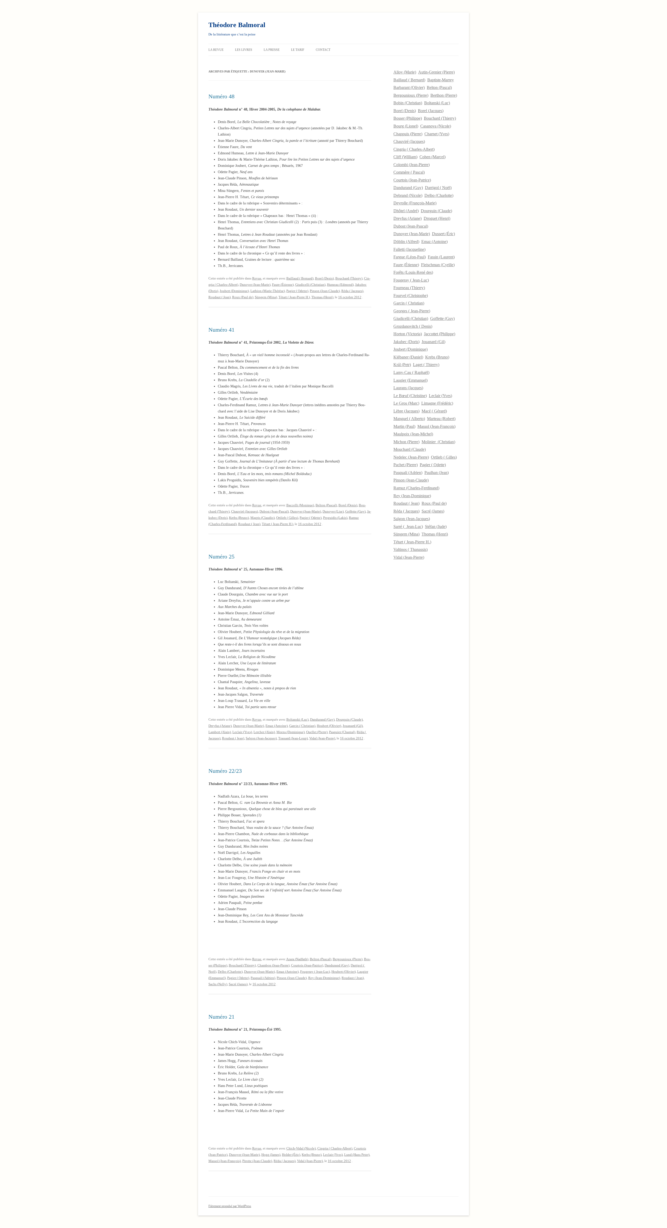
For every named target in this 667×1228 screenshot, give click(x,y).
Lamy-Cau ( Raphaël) (411, 372)
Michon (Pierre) (406, 442)
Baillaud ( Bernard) (299, 278)
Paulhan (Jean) (436, 472)
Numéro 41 (221, 329)
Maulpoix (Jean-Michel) (413, 434)
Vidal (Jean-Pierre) (322, 738)
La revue (216, 50)
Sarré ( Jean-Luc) (408, 526)
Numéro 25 (221, 556)
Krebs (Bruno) (239, 518)
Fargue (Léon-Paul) (409, 257)
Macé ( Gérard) (434, 411)
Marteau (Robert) (441, 418)
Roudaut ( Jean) (219, 297)
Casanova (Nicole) (435, 126)
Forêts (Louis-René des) (413, 272)
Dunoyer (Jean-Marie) (255, 285)
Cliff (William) (405, 157)
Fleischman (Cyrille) (438, 265)
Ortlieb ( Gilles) (287, 518)
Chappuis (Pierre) (407, 134)
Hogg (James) (270, 1155)
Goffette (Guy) (355, 511)
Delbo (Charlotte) (230, 972)
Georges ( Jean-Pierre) (411, 311)
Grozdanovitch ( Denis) (412, 326)
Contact (323, 50)
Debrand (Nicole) (407, 195)
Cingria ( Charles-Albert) (334, 1148)
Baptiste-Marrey (440, 80)
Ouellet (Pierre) (317, 732)
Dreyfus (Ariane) (220, 726)
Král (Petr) (402, 364)
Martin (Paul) (404, 426)
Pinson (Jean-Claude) (325, 291)
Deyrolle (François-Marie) (414, 203)
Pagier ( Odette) (297, 291)
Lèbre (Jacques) (406, 411)
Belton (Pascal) (326, 505)
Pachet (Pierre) (405, 465)
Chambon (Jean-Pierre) (273, 965)
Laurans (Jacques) (408, 388)
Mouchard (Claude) (409, 449)
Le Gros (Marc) (406, 403)
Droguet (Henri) (437, 218)
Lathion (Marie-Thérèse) (267, 291)
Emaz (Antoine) (276, 726)
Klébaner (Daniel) (408, 357)
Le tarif (297, 50)
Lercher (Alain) (264, 732)
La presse (272, 50)
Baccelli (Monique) (300, 505)
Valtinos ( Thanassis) (410, 549)
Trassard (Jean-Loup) (293, 738)
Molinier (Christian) (438, 442)
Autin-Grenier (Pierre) (436, 72)
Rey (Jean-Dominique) (324, 978)
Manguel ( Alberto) (409, 418)
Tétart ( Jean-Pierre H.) (294, 297)
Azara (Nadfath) (297, 959)
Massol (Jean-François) (224, 1161)
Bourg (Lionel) (405, 126)
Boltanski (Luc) (297, 719)
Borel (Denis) (324, 278)
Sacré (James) (238, 984)
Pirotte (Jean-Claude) (257, 1161)
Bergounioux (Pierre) (347, 959)
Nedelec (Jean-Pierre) (411, 457)
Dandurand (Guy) (322, 719)
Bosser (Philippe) (407, 118)
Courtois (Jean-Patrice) (307, 965)
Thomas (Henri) (322, 297)
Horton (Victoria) (407, 334)
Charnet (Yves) (436, 134)
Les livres (243, 50)
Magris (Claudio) (262, 518)
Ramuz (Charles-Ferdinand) (416, 488)
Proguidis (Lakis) (335, 518)
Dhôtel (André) (406, 211)
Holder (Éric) (291, 1155)
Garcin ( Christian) (302, 726)
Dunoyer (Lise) (333, 511)
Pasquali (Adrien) (263, 978)
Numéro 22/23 (225, 771)
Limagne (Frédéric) (437, 403)
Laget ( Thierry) (426, 364)
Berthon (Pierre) (443, 95)
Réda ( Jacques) (352, 291)
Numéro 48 (221, 96)
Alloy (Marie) (404, 72)
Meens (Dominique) (290, 732)
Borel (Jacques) (430, 110)
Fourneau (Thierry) (409, 287)
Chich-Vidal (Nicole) (301, 1148)
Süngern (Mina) (266, 297)
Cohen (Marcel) (432, 157)
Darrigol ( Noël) (438, 187)
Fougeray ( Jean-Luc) (315, 972)
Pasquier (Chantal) (342, 732)
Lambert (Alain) (219, 732)
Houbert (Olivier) (329, 726)
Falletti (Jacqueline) (409, 249)
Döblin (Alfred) (406, 241)
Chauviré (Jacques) (244, 511)
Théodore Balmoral (236, 25)
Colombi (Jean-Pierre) (411, 164)
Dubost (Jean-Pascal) (274, 511)
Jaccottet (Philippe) (439, 334)
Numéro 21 (221, 1016)
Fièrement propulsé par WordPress (229, 1206)
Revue (256, 278)
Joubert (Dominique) (234, 291)
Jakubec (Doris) (406, 341)
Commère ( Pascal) (409, 172)
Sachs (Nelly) (217, 984)
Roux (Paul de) (242, 297)
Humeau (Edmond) (340, 285)
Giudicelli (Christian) (310, 285)
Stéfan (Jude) (436, 526)
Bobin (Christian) (407, 103)
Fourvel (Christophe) (410, 295)
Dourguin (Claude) (349, 719)
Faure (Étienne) (283, 285)
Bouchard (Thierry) (348, 278)
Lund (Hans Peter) (356, 1155)
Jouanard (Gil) (353, 726)
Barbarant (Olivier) (409, 87)
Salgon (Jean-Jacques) (261, 738)
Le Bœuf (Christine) (410, 395)
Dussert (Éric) (443, 234)
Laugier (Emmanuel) (410, 380)
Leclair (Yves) (242, 732)
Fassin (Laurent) (441, 257)
